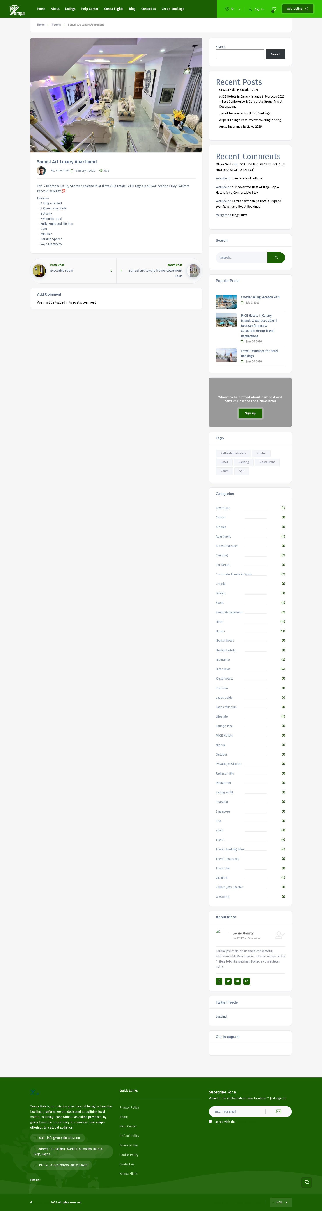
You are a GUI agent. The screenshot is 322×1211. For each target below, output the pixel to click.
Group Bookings (173, 9)
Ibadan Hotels (225, 650)
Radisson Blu (225, 773)
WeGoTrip (222, 897)
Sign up (250, 413)
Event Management (229, 612)
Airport (221, 517)
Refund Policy (129, 1136)
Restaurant (267, 462)
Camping (222, 555)
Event (220, 603)
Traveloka (223, 868)
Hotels (220, 631)
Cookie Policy (129, 1155)
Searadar (222, 802)
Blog (132, 9)
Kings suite (239, 215)
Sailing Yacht (224, 792)
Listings (70, 9)
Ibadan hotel (225, 641)
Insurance (223, 660)
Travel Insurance (227, 859)
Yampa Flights (113, 9)
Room (224, 471)
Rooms (56, 24)
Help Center (89, 9)
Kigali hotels (224, 679)
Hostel (261, 453)
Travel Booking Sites (230, 849)
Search (220, 47)
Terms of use (221, 1202)
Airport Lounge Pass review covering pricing (250, 120)
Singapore (223, 811)
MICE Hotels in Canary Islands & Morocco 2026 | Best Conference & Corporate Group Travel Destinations (252, 102)
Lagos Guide (224, 698)
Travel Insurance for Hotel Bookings (244, 113)
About (55, 9)
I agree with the (234, 1122)
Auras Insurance (227, 546)
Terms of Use (129, 1145)
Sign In (259, 9)
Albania (221, 527)
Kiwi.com (222, 688)
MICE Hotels (224, 736)
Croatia (220, 584)
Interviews (223, 669)
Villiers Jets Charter (229, 887)
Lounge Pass (224, 726)
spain (219, 830)
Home (41, 9)
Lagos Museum (226, 707)
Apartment (223, 536)
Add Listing (295, 9)
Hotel (224, 462)
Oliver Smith (224, 164)
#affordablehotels (233, 453)
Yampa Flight (128, 1174)
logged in (61, 302)
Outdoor (221, 754)
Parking (244, 462)
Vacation (221, 878)
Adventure (223, 508)
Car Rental (223, 565)
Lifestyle (222, 716)
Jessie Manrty (243, 933)
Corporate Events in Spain (234, 574)
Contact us (148, 9)
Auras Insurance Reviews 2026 (240, 127)
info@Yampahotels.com (63, 1138)
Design (220, 593)
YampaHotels (41, 1202)
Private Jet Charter (229, 764)
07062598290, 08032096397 (69, 1165)
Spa (241, 471)
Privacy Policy (129, 1107)
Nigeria (221, 745)
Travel (220, 840)
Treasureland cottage (247, 178)
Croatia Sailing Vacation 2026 (239, 90)
